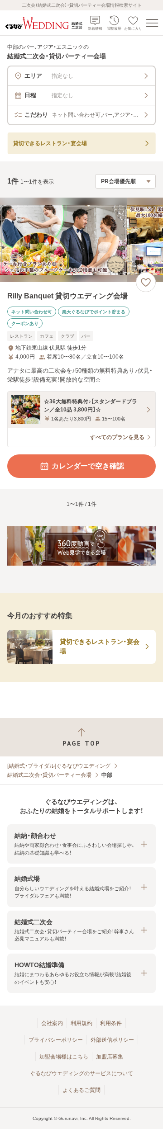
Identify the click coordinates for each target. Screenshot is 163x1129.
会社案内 (52, 1023)
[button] (81, 844)
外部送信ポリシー (112, 1040)
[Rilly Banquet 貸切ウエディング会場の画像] (81, 240)
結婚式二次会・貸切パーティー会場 (49, 775)
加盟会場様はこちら (63, 1056)
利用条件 (111, 1023)
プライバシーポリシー (56, 1040)
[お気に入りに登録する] (146, 282)
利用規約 (81, 1023)
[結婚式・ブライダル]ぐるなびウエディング (58, 766)
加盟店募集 (109, 1056)
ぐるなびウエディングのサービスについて (81, 1073)
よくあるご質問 (81, 1090)
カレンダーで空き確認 (88, 466)
